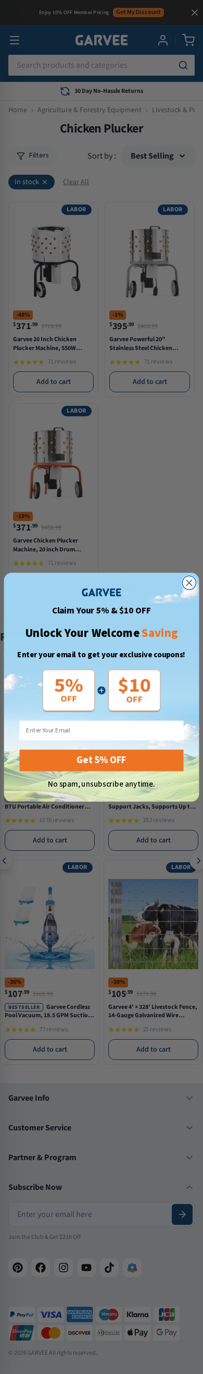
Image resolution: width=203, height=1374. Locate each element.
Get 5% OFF (101, 760)
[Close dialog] (189, 582)
